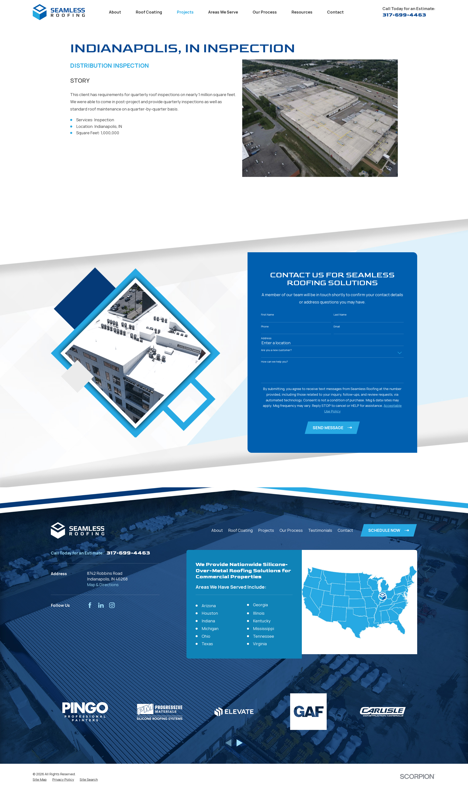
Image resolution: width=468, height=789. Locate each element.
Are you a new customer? (276, 350)
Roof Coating (240, 530)
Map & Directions (103, 584)
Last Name (340, 314)
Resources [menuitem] (301, 12)
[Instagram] (112, 605)
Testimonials (320, 530)
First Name (267, 314)
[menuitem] (40, 779)
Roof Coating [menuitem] (149, 12)
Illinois (259, 613)
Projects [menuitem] (185, 12)
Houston (210, 613)
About (217, 530)
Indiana (208, 621)
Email (337, 326)
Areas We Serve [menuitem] (223, 12)
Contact (345, 530)
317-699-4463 (404, 15)
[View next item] (239, 743)
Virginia (260, 643)
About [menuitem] (115, 12)
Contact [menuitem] (335, 12)
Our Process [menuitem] (265, 12)
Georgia (260, 605)
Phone (265, 326)
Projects (266, 530)
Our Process (291, 530)
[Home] (59, 12)
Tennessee (263, 636)
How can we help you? (274, 361)
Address (266, 338)
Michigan (210, 628)
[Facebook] (90, 605)
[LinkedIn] (101, 605)
